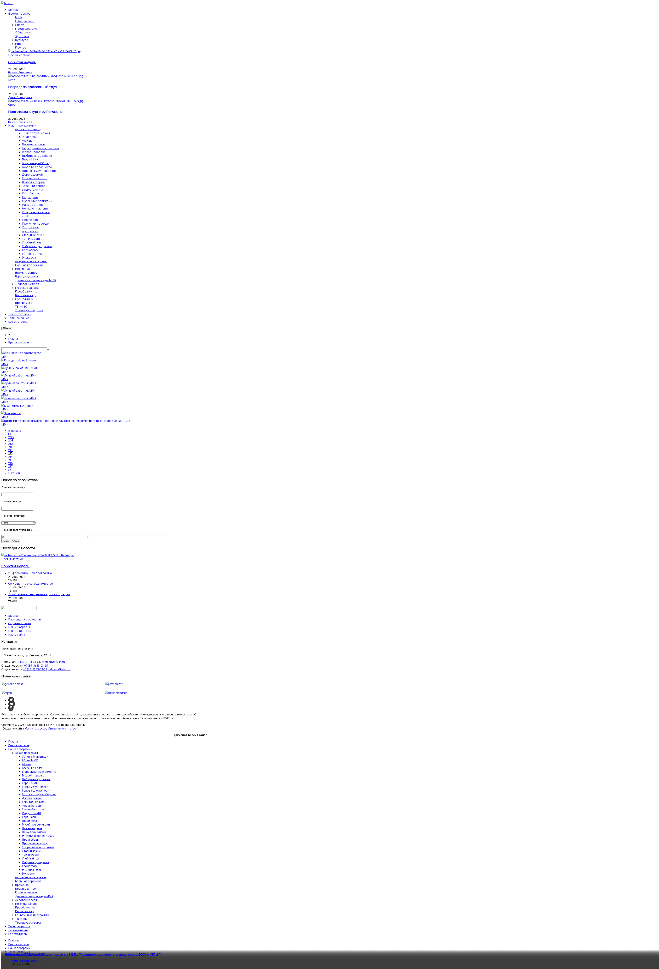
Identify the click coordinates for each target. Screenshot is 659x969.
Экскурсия (28, 873)
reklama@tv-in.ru (59, 669)
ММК (18, 17)
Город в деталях (26, 892)
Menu (8, 328)
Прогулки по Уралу (35, 843)
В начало (14, 430)
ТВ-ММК (21, 919)
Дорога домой (32, 798)
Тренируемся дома (28, 922)
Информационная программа (30, 573)
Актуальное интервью (30, 877)
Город (19, 43)
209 (11, 440)
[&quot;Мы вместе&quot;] (11, 413)
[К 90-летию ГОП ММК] (17, 406)
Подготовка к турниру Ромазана (35, 112)
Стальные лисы (32, 851)
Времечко (22, 885)
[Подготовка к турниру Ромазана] (46, 101)
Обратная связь (19, 623)
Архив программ (26, 753)
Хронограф (29, 866)
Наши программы (20, 749)
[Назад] (9, 434)
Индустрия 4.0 (31, 813)
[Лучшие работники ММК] (19, 368)
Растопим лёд (24, 911)
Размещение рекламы (24, 619)
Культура (21, 40)
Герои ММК (30, 783)
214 (10, 456)
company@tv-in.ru (53, 662)
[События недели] (45, 51)
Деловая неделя (26, 900)
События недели (22, 62)
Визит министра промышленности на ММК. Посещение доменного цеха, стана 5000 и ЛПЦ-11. (83, 954)
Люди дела (29, 821)
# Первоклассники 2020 (38, 836)
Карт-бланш (30, 817)
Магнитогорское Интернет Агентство (50, 728)
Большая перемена (28, 881)
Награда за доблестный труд (32, 87)
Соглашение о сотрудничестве (30, 583)
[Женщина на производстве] (21, 353)
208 (11, 437)
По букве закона (26, 904)
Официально (24, 21)
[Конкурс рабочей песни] (18, 360)
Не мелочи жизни (34, 832)
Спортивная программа (38, 847)
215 (10, 460)
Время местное (19, 55)
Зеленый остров (33, 809)
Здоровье (22, 36)
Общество (22, 32)
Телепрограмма (19, 926)
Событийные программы (32, 915)
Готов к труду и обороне (39, 794)
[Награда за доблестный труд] (45, 76)
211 (10, 447)
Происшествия (26, 28)
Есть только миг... (34, 802)
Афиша (26, 764)
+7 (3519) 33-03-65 (36, 665)
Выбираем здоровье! (36, 779)
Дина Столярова (20, 97)
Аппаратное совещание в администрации (39, 594)
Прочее (20, 47)
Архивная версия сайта (190, 735)
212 (10, 450)
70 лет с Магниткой (35, 756)
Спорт (19, 25)
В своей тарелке (33, 775)
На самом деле (32, 828)
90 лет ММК (30, 760)
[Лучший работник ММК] (18, 375)
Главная (13, 741)
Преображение (25, 907)
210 (10, 443)
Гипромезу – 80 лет (35, 787)
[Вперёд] (9, 469)
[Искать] (48, 349)
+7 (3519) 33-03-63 (35, 669)
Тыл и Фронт (30, 855)
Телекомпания (18, 930)
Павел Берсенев (20, 72)
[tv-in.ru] (7, 3)
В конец (14, 473)
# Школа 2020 (31, 870)
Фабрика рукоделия (35, 862)
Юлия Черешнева (20, 122)
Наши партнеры (20, 630)
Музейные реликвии (36, 824)
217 (10, 466)
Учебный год (30, 858)
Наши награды (19, 627)
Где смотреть (17, 934)
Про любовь (30, 839)
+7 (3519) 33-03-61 (28, 662)
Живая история (32, 806)
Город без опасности (36, 790)
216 (10, 463)
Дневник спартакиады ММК (34, 896)
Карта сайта (16, 634)
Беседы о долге (32, 768)
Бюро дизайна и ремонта (39, 772)
